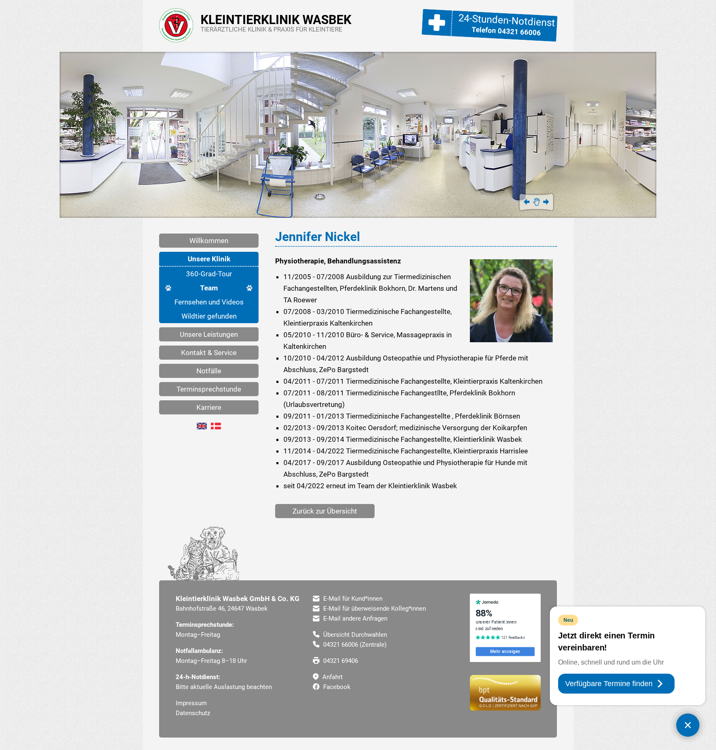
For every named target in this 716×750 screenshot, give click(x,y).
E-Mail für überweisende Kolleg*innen (374, 608)
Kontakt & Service (209, 352)
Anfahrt (332, 677)
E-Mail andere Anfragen (354, 618)
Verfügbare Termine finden (609, 683)
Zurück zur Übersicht (325, 511)
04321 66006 (519, 32)
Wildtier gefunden (209, 316)
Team (209, 288)
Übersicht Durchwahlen (354, 634)
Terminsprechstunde (209, 389)
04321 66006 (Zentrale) (354, 644)
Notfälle (208, 371)
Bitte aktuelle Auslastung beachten (224, 687)
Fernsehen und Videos (209, 302)
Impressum (191, 703)
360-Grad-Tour (209, 274)
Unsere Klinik (209, 259)
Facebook (336, 687)
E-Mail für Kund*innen (352, 598)
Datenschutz (193, 713)
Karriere (208, 407)
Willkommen (208, 240)
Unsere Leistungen (209, 334)
